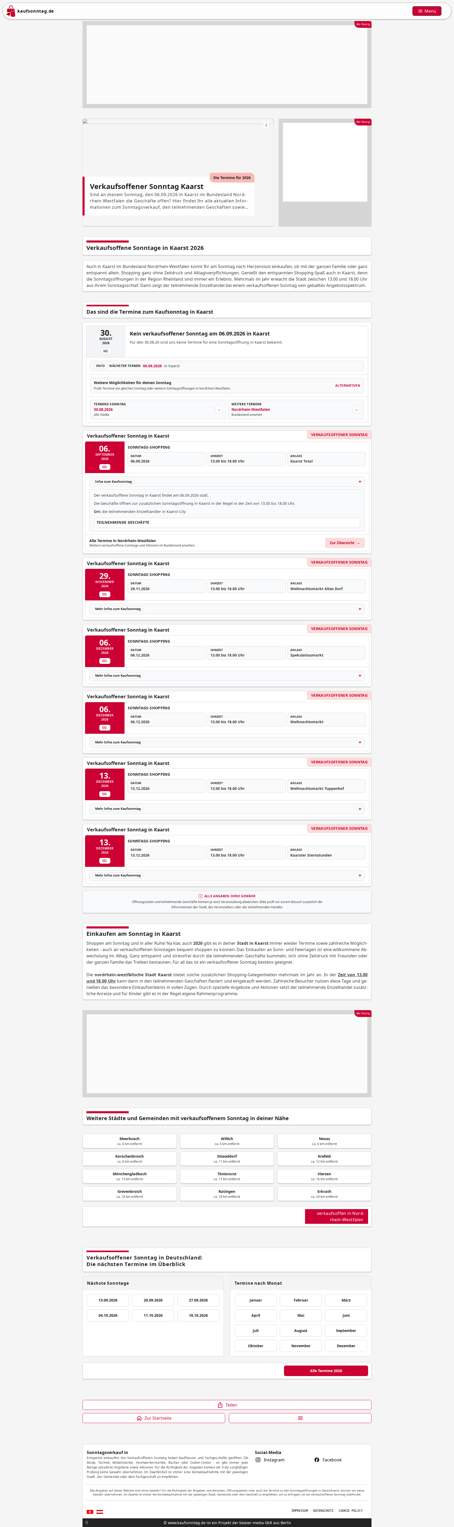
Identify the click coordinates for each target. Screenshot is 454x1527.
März (346, 1300)
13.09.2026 (108, 1300)
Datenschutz (323, 1511)
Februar (301, 1300)
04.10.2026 (108, 1315)
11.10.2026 (153, 1315)
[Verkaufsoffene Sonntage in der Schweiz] (90, 1512)
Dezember (346, 1345)
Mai (300, 1315)
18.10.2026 (198, 1315)
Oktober (255, 1345)
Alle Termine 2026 (326, 1370)
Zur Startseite (158, 1418)
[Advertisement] (227, 64)
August (300, 1330)
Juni (346, 1315)
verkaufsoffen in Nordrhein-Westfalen (340, 1216)
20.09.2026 (153, 1300)
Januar (256, 1300)
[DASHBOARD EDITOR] (84, 1522)
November (301, 1345)
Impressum (299, 1511)
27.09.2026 (198, 1300)
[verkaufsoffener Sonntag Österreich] (100, 1512)
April (255, 1315)
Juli (256, 1330)
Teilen (231, 1405)
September (346, 1330)
